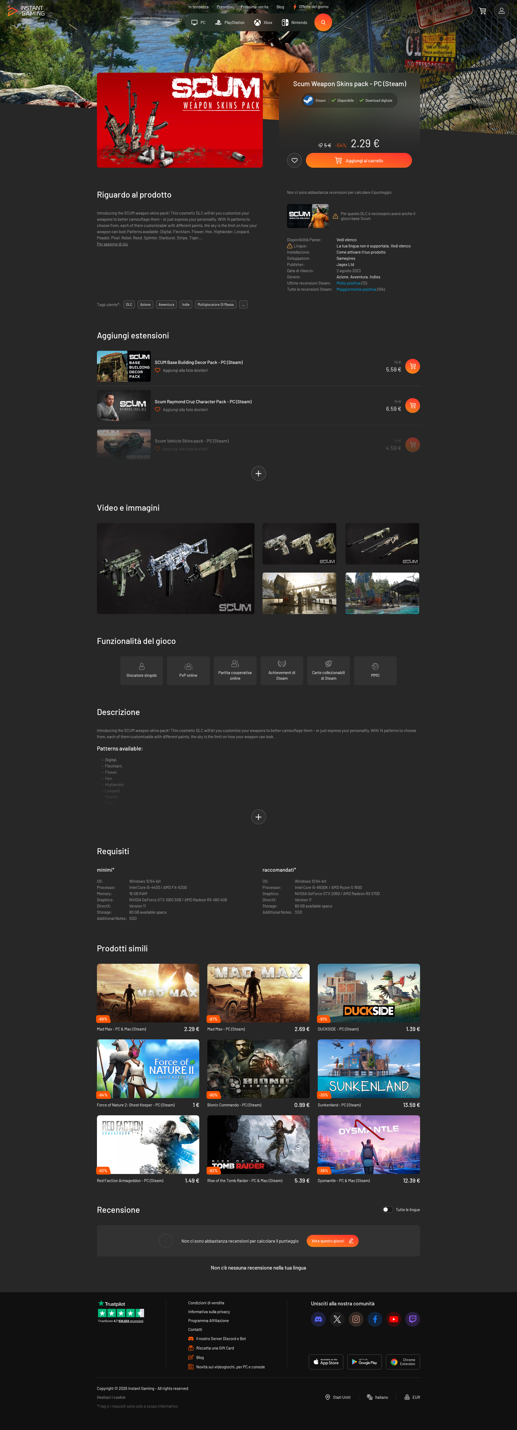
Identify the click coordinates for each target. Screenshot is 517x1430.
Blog (280, 6)
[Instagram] (356, 1319)
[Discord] (318, 1319)
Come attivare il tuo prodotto (361, 252)
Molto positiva (349, 283)
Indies (375, 276)
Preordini (225, 6)
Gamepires (346, 258)
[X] (337, 1319)
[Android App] (364, 1361)
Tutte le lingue (408, 1209)
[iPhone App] (326, 1361)
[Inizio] (26, 11)
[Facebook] (375, 1319)
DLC (129, 304)
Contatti (195, 1329)
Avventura (359, 276)
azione (145, 304)
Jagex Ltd (345, 264)
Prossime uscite (254, 6)
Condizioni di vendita (206, 1302)
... (243, 304)
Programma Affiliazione (208, 1320)
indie (186, 304)
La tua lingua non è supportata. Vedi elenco (374, 245)
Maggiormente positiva (357, 289)
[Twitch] (412, 1319)
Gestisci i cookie (111, 1397)
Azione (342, 276)
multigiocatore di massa (216, 304)
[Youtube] (393, 1319)
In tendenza (198, 6)
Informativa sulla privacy (209, 1311)
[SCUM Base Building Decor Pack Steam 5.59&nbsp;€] (124, 366)
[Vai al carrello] (482, 10)
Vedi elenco (347, 239)
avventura (166, 304)
